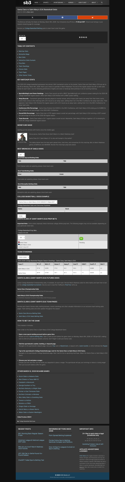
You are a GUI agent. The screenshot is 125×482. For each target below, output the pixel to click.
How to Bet (83, 2)
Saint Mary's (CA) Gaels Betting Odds (31, 316)
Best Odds (22, 57)
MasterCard (64, 346)
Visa (53, 346)
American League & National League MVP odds (31, 441)
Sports (45, 2)
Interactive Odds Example (27, 60)
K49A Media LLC (84, 455)
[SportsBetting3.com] (27, 2)
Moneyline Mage (24, 54)
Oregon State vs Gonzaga (27, 406)
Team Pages (23, 72)
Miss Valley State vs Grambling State (31, 397)
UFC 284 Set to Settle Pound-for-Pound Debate (30, 454)
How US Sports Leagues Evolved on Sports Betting (62, 448)
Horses (70, 2)
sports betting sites (36, 336)
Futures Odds (23, 69)
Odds (36, 2)
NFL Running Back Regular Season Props (30, 434)
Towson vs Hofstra (25, 400)
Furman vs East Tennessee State (29, 391)
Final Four (68, 285)
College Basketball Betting (33, 28)
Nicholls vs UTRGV (25, 403)
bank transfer (84, 346)
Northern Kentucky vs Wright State (30, 388)
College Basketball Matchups (27, 421)
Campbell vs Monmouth (26, 382)
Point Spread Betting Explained (60, 435)
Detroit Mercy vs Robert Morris (29, 409)
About (94, 2)
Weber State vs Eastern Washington (30, 412)
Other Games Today (25, 75)
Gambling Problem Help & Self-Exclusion (93, 445)
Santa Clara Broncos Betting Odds (30, 313)
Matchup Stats (23, 51)
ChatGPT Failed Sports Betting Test (31, 460)
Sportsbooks (58, 2)
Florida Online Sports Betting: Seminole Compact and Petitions (60, 441)
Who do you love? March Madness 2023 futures (30, 447)
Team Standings (24, 66)
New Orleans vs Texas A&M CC (29, 379)
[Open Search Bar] (100, 3)
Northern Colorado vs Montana (29, 394)
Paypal (105, 346)
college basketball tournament (31, 285)
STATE (22, 35)
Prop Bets (22, 63)
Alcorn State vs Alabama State (29, 376)
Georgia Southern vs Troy (27, 385)
